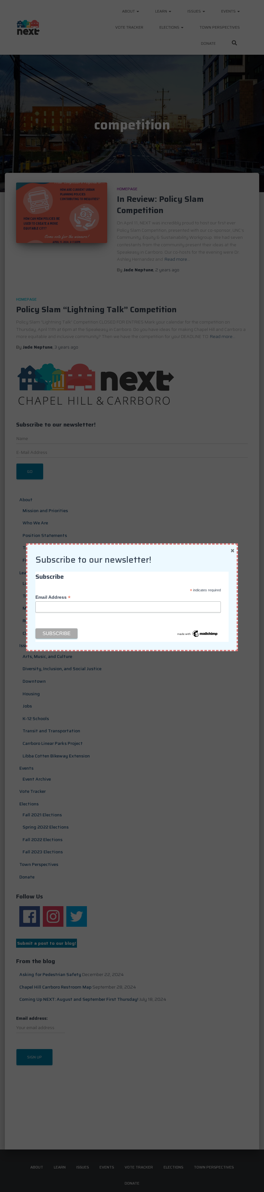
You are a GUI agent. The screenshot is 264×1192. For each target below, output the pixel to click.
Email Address (53, 597)
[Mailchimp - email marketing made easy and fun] (197, 633)
